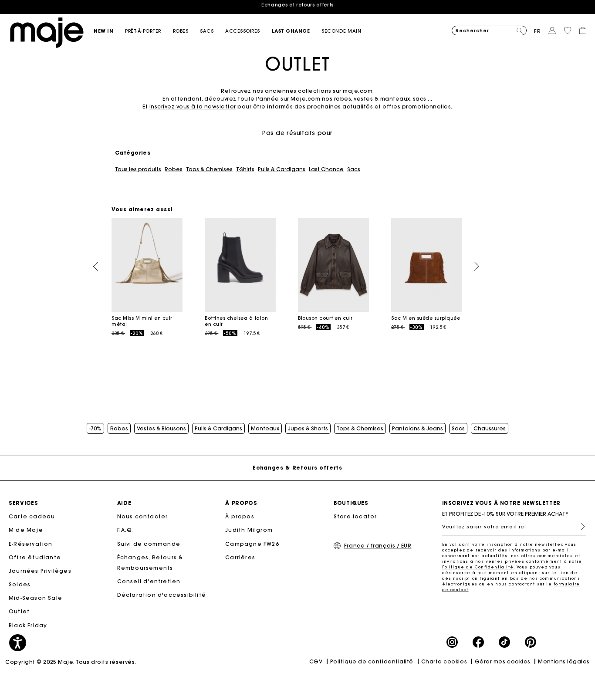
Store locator (355, 516)
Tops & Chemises (209, 169)
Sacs (353, 169)
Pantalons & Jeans (417, 428)
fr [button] (537, 31)
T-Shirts (245, 169)
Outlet (19, 611)
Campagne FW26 (252, 544)
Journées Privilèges (40, 571)
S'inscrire (579, 526)
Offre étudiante (35, 557)
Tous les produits (138, 169)
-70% (95, 428)
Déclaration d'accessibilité (161, 595)
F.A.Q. (125, 530)
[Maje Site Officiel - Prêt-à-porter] (47, 32)
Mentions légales (564, 661)
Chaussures (489, 428)
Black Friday (28, 625)
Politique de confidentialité (371, 661)
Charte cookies (444, 661)
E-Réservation (31, 544)
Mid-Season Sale (35, 598)
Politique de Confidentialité (478, 567)
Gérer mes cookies (503, 661)
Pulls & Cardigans (281, 169)
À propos (239, 516)
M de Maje (26, 530)
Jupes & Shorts (308, 428)
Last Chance (326, 169)
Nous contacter (142, 516)
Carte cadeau (32, 516)
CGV (316, 661)
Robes (174, 169)
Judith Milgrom (249, 530)
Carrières (240, 557)
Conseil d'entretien (149, 581)
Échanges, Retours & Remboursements (150, 562)
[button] (109, 31)
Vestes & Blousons (161, 428)
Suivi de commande (148, 544)
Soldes (19, 584)
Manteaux (265, 428)
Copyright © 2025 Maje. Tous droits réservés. (70, 662)
